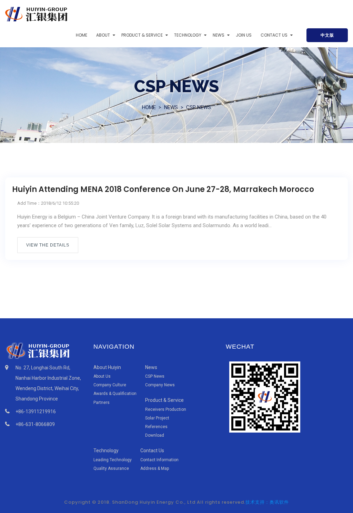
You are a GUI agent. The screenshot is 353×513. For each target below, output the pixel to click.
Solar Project (157, 418)
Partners (101, 402)
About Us (102, 376)
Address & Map (154, 468)
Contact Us (274, 35)
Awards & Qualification (115, 393)
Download (154, 435)
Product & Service (142, 35)
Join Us (244, 35)
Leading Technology (112, 459)
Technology (187, 35)
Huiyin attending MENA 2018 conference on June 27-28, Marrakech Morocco (163, 189)
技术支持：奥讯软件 (267, 502)
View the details (47, 245)
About (103, 35)
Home (81, 35)
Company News (160, 385)
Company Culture (109, 385)
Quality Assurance (111, 468)
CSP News (198, 107)
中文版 (327, 35)
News (218, 35)
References (156, 426)
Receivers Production (165, 409)
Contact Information (159, 459)
